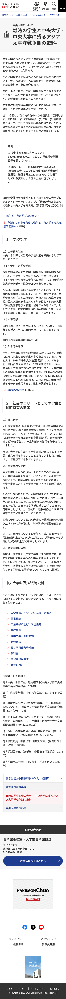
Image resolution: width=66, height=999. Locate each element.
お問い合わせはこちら (33, 861)
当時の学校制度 (16, 390)
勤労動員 (16, 642)
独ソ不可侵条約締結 (22, 647)
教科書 (14, 653)
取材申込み (54, 988)
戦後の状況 (17, 665)
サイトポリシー (38, 988)
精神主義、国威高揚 (22, 636)
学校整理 (16, 630)
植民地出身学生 (20, 659)
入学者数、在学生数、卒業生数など (31, 613)
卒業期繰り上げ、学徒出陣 (26, 624)
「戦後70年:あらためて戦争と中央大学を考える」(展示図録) (33, 224)
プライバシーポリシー (16, 988)
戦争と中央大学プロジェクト (22, 215)
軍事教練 (16, 618)
